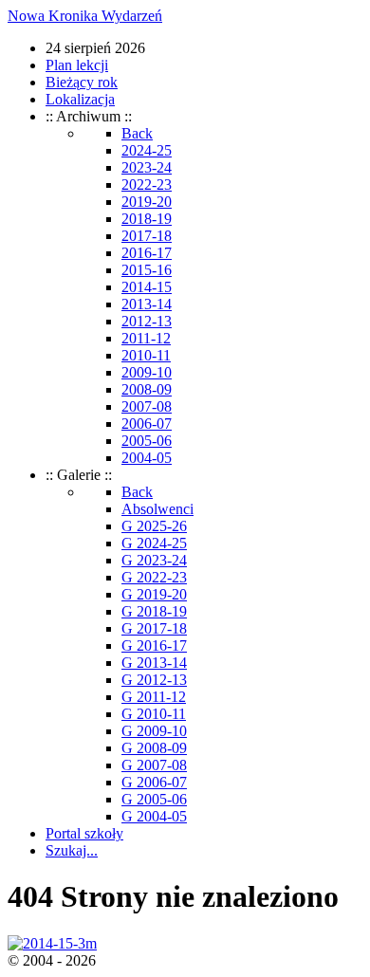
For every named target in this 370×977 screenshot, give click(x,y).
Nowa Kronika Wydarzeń (85, 16)
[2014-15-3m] (52, 943)
